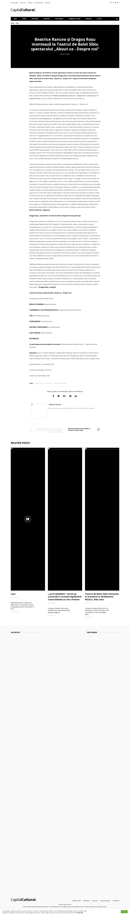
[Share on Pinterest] (70, 395)
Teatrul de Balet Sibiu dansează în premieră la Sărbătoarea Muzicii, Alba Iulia (102, 596)
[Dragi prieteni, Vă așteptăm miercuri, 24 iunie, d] (115, 826)
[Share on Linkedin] (76, 395)
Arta (15, 19)
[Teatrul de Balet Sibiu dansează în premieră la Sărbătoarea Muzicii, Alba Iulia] (102, 519)
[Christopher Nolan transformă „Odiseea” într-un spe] (99, 805)
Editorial (35, 19)
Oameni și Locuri (74, 19)
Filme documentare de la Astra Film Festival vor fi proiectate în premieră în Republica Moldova (48, 430)
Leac (13, 593)
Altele (99, 19)
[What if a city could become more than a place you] (115, 699)
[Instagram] (117, 2)
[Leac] (28, 519)
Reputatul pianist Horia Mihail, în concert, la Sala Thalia (79, 429)
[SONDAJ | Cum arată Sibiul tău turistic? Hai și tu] (90, 811)
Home (12, 23)
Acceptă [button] (124, 912)
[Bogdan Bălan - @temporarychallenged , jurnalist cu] (107, 811)
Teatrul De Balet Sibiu (60, 383)
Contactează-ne (39, 3)
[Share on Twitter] (59, 395)
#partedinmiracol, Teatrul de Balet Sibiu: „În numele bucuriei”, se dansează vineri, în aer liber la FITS (22, 606)
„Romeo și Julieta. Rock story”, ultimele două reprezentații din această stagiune (59, 610)
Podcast (89, 19)
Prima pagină (14, 3)
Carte (24, 19)
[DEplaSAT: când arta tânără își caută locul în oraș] (99, 679)
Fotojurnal (59, 19)
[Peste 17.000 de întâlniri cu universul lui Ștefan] (90, 685)
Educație (47, 19)
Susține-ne (48, 3)
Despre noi (23, 3)
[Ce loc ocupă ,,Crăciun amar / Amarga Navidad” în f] (107, 690)
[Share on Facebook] (53, 395)
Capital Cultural (55, 404)
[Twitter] (115, 2)
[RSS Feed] (110, 2)
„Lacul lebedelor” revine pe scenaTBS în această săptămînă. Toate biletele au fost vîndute (65, 596)
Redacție (30, 3)
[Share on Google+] (64, 395)
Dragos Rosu (39, 383)
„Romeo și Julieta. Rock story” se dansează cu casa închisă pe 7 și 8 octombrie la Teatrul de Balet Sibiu (97, 611)
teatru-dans (47, 383)
